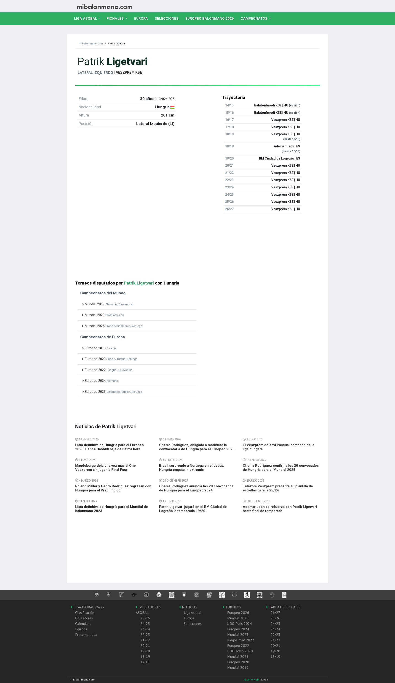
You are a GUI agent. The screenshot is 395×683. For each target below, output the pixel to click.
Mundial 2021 (237, 656)
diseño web (251, 679)
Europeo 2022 (238, 645)
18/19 (275, 656)
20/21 (275, 645)
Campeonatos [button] (254, 18)
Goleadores (84, 618)
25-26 (145, 618)
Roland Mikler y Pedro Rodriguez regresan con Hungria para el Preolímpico (113, 488)
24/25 (275, 623)
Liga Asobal (192, 612)
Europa (142, 18)
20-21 (145, 645)
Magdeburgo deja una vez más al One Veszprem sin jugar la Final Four (105, 467)
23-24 (145, 629)
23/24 (275, 629)
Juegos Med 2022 (240, 640)
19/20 (275, 651)
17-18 (145, 662)
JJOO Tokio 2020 (240, 651)
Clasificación (84, 612)
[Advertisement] (197, 249)
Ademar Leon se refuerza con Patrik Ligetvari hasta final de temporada (280, 509)
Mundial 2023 (237, 634)
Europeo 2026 (238, 612)
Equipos (81, 629)
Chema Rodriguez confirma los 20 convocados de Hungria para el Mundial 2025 (281, 467)
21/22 (275, 640)
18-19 (145, 656)
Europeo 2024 (238, 629)
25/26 (275, 618)
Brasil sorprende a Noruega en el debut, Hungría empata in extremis (191, 467)
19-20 (145, 651)
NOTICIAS (189, 607)
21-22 (145, 640)
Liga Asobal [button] (85, 18)
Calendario (83, 623)
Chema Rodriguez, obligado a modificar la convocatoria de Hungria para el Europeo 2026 (197, 447)
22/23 (275, 634)
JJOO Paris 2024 (239, 623)
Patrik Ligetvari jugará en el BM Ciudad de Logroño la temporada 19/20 (193, 509)
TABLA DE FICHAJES (284, 607)
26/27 (275, 612)
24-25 (145, 623)
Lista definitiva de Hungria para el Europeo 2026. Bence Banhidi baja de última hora (109, 447)
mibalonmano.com (91, 43)
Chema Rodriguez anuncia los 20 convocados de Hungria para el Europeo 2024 (196, 488)
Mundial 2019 (237, 667)
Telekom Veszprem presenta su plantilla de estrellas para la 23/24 (278, 488)
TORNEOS (232, 607)
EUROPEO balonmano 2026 (211, 18)
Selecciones (168, 18)
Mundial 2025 (237, 618)
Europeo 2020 (238, 662)
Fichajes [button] (116, 18)
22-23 (145, 634)
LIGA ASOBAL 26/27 (88, 607)
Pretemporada (86, 634)
